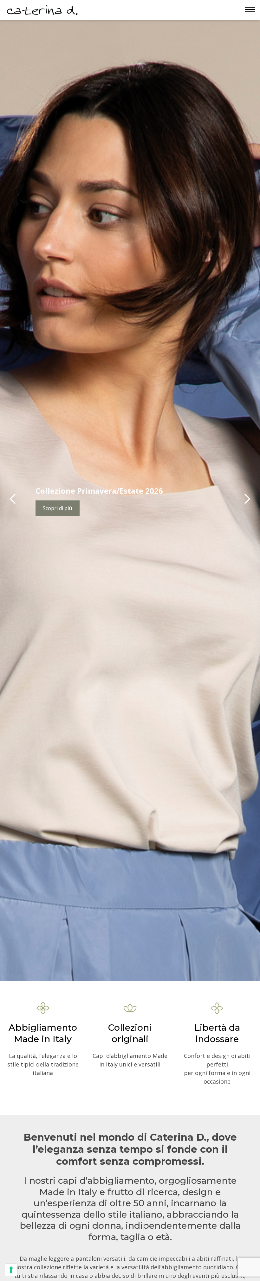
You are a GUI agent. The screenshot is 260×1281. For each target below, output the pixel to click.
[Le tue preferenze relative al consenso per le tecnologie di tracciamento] (11, 1270)
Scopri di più (57, 508)
